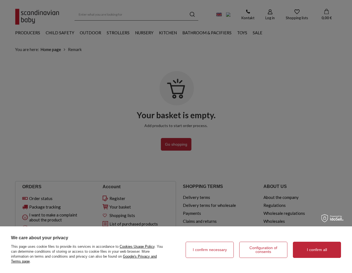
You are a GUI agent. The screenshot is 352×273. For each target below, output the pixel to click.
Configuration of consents (263, 250)
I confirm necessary (210, 249)
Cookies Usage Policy (137, 246)
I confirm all (317, 249)
